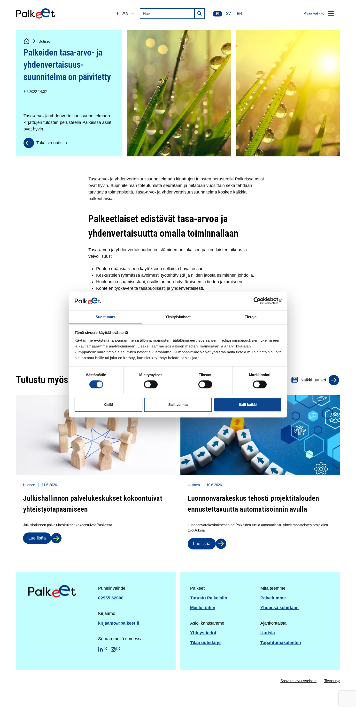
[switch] (151, 384)
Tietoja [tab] (250, 317)
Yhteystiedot (203, 632)
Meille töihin (202, 607)
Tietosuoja (332, 681)
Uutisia (267, 632)
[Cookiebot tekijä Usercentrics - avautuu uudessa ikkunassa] (260, 301)
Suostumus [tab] (105, 317)
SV (228, 13)
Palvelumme (273, 598)
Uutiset (44, 41)
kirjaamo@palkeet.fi (118, 623)
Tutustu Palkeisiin (208, 598)
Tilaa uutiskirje (205, 642)
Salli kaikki (248, 405)
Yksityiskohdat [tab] (178, 317)
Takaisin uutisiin (51, 142)
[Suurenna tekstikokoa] (117, 13)
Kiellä (108, 405)
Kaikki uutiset (313, 380)
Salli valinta (178, 405)
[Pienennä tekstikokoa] (132, 13)
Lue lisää (37, 538)
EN (239, 13)
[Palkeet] (35, 13)
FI (217, 13)
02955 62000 (111, 598)
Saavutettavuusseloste (298, 681)
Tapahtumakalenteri (280, 642)
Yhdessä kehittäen (279, 607)
